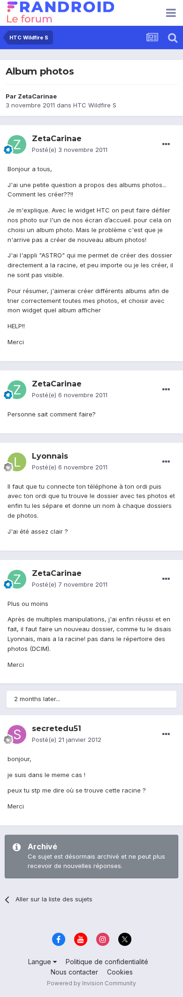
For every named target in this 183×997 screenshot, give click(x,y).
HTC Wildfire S (94, 105)
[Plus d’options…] (166, 144)
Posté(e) (69, 149)
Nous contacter (74, 972)
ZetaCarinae (37, 96)
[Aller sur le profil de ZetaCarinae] (17, 144)
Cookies (120, 972)
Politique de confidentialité (107, 962)
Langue (40, 962)
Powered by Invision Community (91, 983)
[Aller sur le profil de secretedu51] (17, 734)
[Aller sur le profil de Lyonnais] (17, 462)
